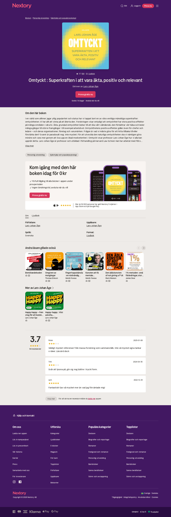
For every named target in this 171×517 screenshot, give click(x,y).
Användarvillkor (144, 497)
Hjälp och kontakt (25, 415)
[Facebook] (20, 481)
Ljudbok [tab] (35, 215)
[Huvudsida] (157, 6)
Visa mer (29, 145)
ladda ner (92, 399)
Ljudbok (90, 235)
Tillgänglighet (117, 497)
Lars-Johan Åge (90, 86)
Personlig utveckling (41, 18)
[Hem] (66, 5)
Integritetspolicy (130, 497)
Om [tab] (27, 215)
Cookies (155, 497)
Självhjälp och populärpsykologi (63, 18)
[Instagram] (14, 481)
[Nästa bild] (143, 248)
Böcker (28, 18)
